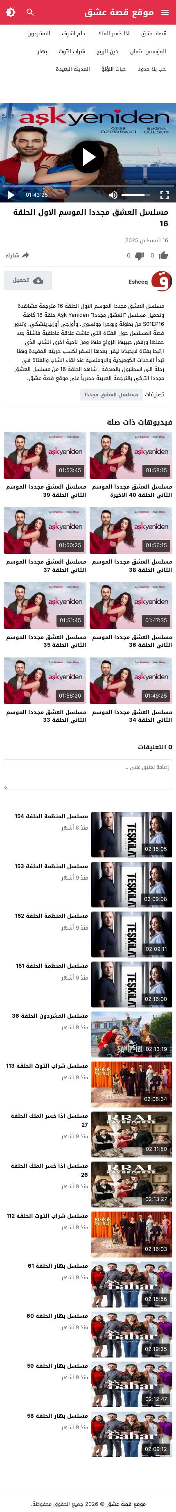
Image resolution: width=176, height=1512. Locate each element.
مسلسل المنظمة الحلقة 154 (51, 816)
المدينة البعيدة (73, 69)
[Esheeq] (161, 289)
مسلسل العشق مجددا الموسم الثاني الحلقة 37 (46, 566)
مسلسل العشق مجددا (111, 394)
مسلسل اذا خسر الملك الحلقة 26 (49, 1170)
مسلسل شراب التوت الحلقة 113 (47, 1066)
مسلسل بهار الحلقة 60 (57, 1316)
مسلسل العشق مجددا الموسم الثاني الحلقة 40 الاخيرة (132, 491)
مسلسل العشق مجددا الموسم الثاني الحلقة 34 (132, 716)
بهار (42, 51)
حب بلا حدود (152, 69)
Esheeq (138, 282)
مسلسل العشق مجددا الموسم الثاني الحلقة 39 (46, 491)
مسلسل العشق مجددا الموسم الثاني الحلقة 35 (46, 641)
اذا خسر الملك (113, 33)
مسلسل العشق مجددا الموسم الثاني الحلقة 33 (46, 716)
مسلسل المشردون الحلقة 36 (50, 1016)
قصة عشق (154, 33)
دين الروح (107, 51)
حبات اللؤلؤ (114, 69)
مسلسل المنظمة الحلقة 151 (52, 966)
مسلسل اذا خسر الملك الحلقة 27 (49, 1120)
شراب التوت (72, 51)
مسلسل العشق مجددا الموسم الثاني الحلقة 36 (132, 641)
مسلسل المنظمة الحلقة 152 (51, 916)
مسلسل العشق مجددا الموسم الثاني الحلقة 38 (132, 566)
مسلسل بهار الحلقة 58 (57, 1416)
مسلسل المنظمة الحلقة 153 (51, 866)
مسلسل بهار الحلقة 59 (57, 1366)
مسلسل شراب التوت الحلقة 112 (47, 1216)
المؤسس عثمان (148, 51)
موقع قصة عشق (119, 12)
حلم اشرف (74, 33)
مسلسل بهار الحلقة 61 (58, 1266)
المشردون (38, 33)
